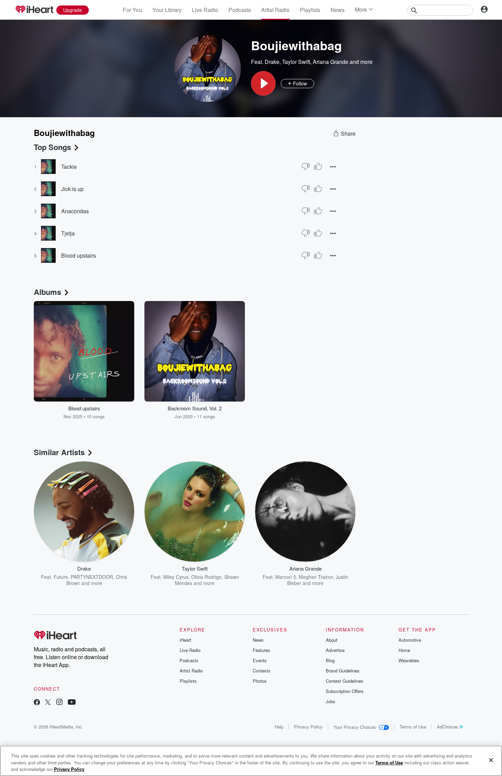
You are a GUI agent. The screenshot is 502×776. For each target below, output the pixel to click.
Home (404, 650)
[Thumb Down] (305, 166)
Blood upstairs (78, 255)
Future (61, 576)
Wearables (409, 660)
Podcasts (239, 10)
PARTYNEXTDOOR (92, 576)
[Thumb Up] (318, 166)
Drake (272, 62)
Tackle (69, 167)
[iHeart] (34, 10)
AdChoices (447, 726)
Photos (260, 681)
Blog (330, 660)
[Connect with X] (48, 703)
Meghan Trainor (316, 576)
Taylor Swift (296, 62)
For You (132, 10)
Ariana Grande (330, 62)
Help (279, 726)
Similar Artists (59, 452)
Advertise (335, 650)
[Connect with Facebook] (37, 703)
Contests (261, 670)
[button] (263, 83)
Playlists (310, 10)
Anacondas (75, 211)
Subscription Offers (345, 691)
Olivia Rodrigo (206, 576)
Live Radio (205, 10)
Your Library (167, 10)
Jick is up (72, 189)
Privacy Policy (308, 726)
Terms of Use (413, 726)
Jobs (330, 701)
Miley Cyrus (176, 576)
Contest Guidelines (344, 681)
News (338, 10)
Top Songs (52, 146)
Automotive (410, 640)
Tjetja (68, 233)
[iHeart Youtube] (72, 703)
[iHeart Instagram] (59, 703)
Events (260, 660)
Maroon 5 (285, 576)
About (331, 640)
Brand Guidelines (343, 670)
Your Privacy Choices (354, 727)
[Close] (491, 759)
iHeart (185, 640)
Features (261, 650)
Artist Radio (275, 10)
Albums (47, 291)
